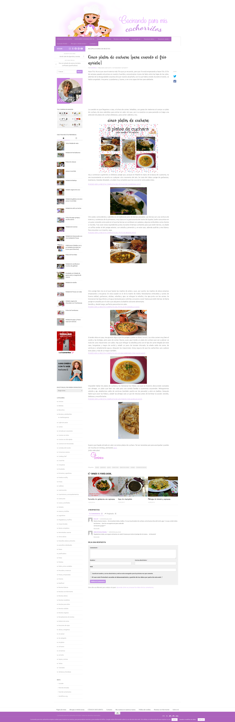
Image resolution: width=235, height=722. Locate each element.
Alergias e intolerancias (78, 43)
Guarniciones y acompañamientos (69, 494)
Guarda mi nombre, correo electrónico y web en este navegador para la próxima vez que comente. (122, 573)
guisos (109, 467)
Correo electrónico (141, 560)
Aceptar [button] (174, 719)
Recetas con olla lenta (104, 39)
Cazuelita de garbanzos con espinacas (101, 499)
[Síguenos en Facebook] (76, 49)
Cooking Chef (62, 456)
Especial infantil (62, 43)
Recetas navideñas (64, 600)
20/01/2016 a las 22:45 (115, 532)
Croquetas (62, 465)
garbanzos (103, 467)
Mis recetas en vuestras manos (125, 710)
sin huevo (61, 646)
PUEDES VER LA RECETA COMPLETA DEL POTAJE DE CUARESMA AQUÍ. (114, 184)
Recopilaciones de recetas (99, 49)
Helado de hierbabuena (73, 152)
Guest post (62, 498)
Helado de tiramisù (71, 227)
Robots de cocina (64, 621)
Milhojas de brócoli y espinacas (159, 499)
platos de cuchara (124, 467)
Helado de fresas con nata (74, 292)
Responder (97, 528)
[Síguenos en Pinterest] (78, 49)
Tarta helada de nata (72, 143)
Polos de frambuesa (72, 310)
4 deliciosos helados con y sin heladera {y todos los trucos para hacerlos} (74, 247)
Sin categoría (62, 638)
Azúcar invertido (71, 171)
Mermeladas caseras (65, 532)
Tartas (60, 663)
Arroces (61, 401)
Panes (60, 549)
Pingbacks (111, 513)
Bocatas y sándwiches (65, 414)
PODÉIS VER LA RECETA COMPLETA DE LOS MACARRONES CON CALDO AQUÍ (116, 353)
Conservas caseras (64, 452)
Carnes (61, 427)
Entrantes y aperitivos (65, 473)
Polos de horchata (71, 254)
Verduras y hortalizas (65, 672)
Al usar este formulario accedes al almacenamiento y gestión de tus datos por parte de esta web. (127, 577)
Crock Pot (61, 460)
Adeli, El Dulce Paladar (100, 532)
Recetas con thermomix (121, 39)
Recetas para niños (64, 604)
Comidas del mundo (65, 448)
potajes (133, 467)
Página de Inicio (61, 710)
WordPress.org (63, 696)
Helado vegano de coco (73, 189)
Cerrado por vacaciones (66, 431)
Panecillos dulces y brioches (67, 541)
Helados (61, 507)
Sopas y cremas (63, 659)
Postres (61, 579)
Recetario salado (163, 39)
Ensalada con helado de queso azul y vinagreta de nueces (73, 275)
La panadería (136, 39)
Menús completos (64, 528)
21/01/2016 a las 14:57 (106, 518)
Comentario (94, 547)
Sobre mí (176, 710)
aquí (115, 448)
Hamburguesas (64, 417)
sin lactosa (62, 651)
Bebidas (61, 405)
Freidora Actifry (63, 477)
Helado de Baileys (71, 180)
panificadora (62, 553)
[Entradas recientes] (76, 138)
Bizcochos (62, 410)
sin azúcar (61, 634)
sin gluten (61, 642)
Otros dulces (62, 536)
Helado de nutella (71, 282)
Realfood (61, 583)
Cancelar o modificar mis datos (187, 719)
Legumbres (62, 515)
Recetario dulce (149, 39)
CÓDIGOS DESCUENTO (64, 39)
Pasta (60, 558)
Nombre (93, 560)
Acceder (61, 683)
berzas (97, 467)
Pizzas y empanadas (65, 574)
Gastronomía (62, 490)
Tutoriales (62, 667)
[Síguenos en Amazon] (73, 49)
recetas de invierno (141, 467)
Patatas (61, 562)
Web (91, 566)
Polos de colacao (71, 162)
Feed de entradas (64, 687)
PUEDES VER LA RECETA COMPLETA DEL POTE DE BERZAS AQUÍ (112, 233)
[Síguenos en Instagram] (70, 49)
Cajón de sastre (63, 422)
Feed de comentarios (65, 692)
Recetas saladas (63, 608)
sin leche (61, 655)
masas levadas (63, 524)
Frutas (60, 481)
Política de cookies (145, 710)
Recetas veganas (64, 612)
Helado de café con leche (73, 208)
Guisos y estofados (64, 503)
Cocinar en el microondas (66, 443)
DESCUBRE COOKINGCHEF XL (84, 39)
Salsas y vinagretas (64, 629)
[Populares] (63, 138)
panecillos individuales (65, 545)
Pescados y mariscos (65, 570)
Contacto (93, 43)
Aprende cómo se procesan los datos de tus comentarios (135, 587)
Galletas (61, 486)
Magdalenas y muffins (65, 520)
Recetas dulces (63, 596)
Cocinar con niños (64, 435)
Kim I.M (96, 518)
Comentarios (96, 513)
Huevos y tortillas (64, 511)
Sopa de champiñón (125, 499)
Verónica (94, 68)
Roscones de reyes (64, 625)
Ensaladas (62, 469)
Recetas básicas (63, 587)
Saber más (201, 719)
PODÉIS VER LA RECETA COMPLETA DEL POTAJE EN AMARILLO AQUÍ (113, 307)
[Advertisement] (128, 93)
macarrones (115, 467)
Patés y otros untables (65, 566)
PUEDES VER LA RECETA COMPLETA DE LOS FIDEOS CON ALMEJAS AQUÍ (115, 399)
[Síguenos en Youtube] (81, 49)
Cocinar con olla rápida (65, 439)
